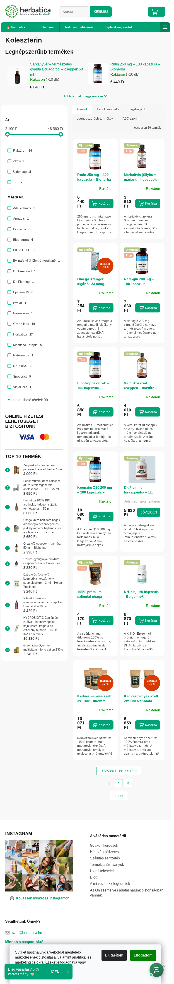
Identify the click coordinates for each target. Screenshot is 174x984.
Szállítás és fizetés (105, 858)
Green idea (24, 323)
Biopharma (23, 239)
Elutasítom (114, 955)
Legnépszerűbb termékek (95, 118)
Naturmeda (23, 355)
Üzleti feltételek (102, 871)
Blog (93, 877)
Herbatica (23, 334)
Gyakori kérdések (104, 845)
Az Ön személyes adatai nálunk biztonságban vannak (126, 892)
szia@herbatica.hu (27, 933)
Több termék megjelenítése (83, 96)
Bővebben (148, 512)
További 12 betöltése (119, 771)
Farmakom (23, 313)
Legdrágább (137, 109)
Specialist (22, 376)
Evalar (19, 303)
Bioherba (21, 229)
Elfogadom (143, 955)
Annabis (21, 218)
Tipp (17, 182)
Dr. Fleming (23, 281)
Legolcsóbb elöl (108, 109)
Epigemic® (23, 292)
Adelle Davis (24, 208)
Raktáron (22, 150)
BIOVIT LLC (23, 250)
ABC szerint (131, 118)
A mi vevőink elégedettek (110, 884)
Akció (18, 161)
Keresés (101, 11)
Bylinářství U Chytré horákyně (36, 260)
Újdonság (22, 171)
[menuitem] (15, 27)
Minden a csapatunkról (24, 942)
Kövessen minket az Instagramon (42, 898)
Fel (121, 796)
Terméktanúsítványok (107, 864)
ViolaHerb (22, 387)
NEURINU (22, 366)
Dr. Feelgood (24, 271)
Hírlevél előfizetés (104, 852)
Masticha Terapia (27, 345)
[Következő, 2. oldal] (119, 783)
